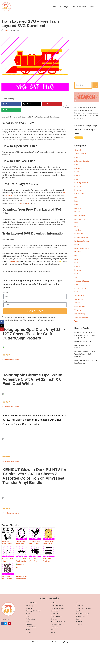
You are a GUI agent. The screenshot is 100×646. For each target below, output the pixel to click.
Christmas (77, 186)
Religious (77, 270)
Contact (91, 7)
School (76, 277)
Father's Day (78, 208)
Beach (76, 172)
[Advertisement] (86, 48)
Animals (77, 157)
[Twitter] (5, 623)
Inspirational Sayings (81, 241)
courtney (6, 30)
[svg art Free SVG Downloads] (6, 7)
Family (76, 201)
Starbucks (77, 292)
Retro (76, 274)
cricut (64, 193)
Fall (75, 197)
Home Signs (78, 234)
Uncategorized (79, 306)
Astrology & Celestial (81, 161)
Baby (76, 164)
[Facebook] (2, 623)
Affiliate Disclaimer (37, 642)
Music (76, 259)
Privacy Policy (63, 642)
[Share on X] (2, 326)
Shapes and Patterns (81, 281)
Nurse (76, 263)
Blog (76, 179)
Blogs (66, 7)
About (73, 7)
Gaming (77, 226)
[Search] (95, 85)
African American (80, 153)
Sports (76, 284)
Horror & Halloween (81, 237)
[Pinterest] (9, 623)
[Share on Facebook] (2, 322)
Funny (76, 223)
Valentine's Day (79, 314)
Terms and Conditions (51, 642)
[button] (85, 6)
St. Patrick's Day (80, 288)
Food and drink (79, 215)
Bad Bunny (78, 168)
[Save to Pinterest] (2, 329)
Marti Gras (78, 252)
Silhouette (20, 203)
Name (5, 292)
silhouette (8, 195)
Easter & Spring (79, 193)
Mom (76, 255)
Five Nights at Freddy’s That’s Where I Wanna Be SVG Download (84, 354)
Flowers (77, 212)
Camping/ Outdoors (81, 183)
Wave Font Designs (81, 317)
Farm (76, 204)
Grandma (77, 230)
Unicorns (77, 310)
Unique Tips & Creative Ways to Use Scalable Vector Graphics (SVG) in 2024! (85, 335)
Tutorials (77, 303)
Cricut (28, 203)
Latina (76, 244)
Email (5, 301)
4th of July (77, 150)
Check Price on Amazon (10, 359)
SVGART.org (13, 261)
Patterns (77, 266)
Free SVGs (57, 7)
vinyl (24, 198)
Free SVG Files (79, 219)
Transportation (79, 299)
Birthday (77, 175)
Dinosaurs (78, 190)
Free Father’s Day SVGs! (83, 341)
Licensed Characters (81, 248)
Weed (76, 321)
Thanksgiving (79, 295)
